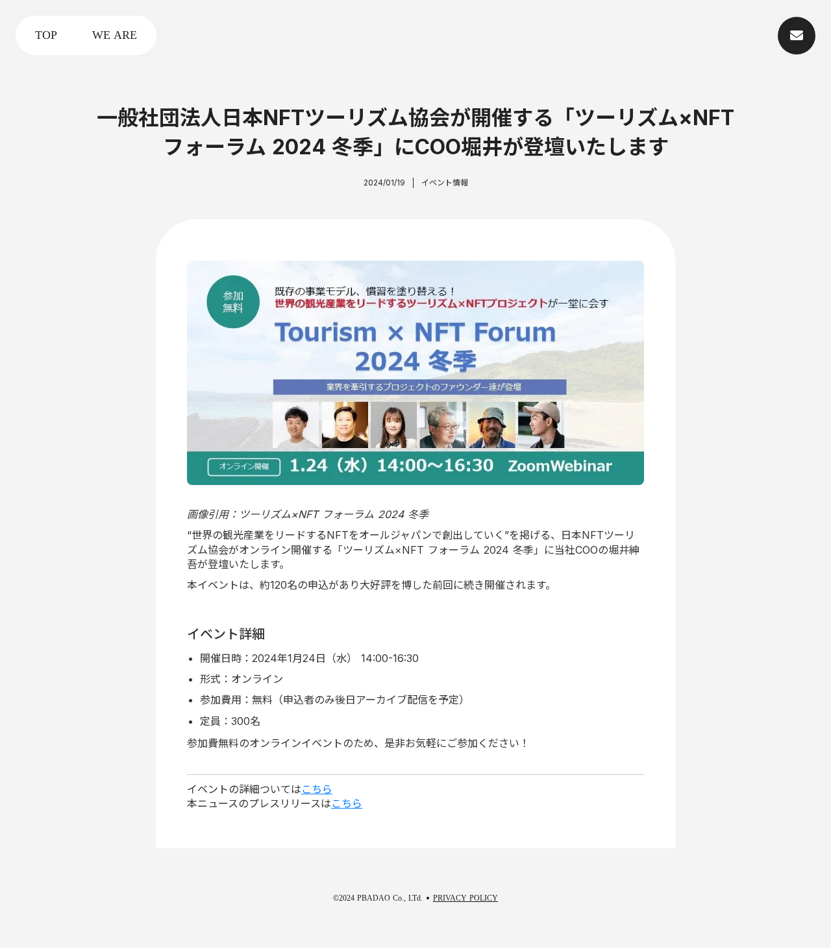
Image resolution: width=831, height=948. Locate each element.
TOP (46, 35)
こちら (316, 789)
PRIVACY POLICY (465, 898)
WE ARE (114, 35)
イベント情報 (444, 182)
